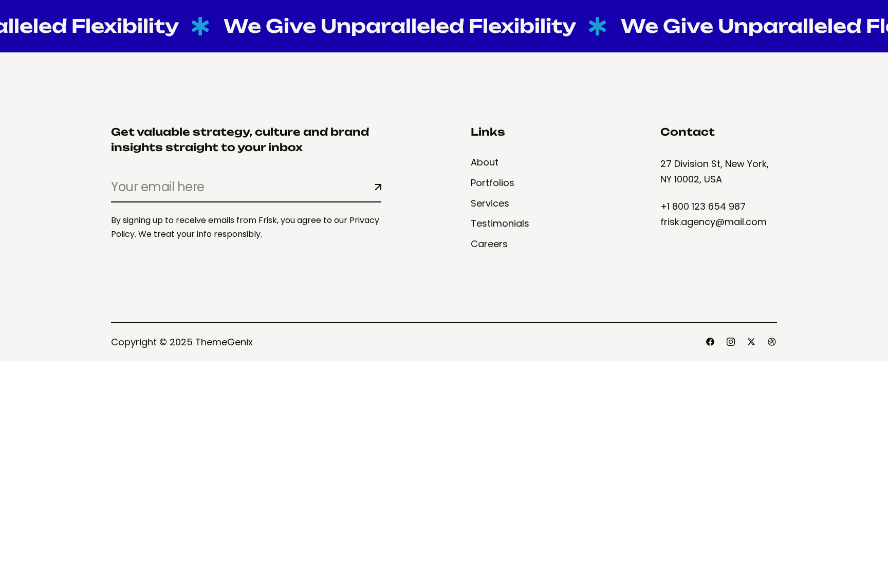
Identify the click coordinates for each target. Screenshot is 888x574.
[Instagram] (731, 342)
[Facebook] (710, 342)
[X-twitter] (751, 342)
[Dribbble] (772, 342)
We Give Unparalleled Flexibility (391, 26)
